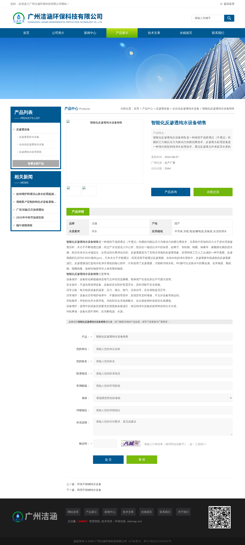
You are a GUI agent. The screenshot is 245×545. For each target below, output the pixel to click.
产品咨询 (171, 192)
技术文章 (154, 32)
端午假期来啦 (24, 225)
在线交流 (213, 192)
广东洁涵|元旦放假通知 (30, 209)
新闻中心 (90, 32)
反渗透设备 (162, 108)
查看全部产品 (36, 163)
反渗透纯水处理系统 (30, 151)
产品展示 (122, 32)
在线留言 (186, 32)
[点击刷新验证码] (130, 443)
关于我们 (183, 511)
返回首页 (229, 3)
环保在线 (120, 521)
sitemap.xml (134, 521)
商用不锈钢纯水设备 (89, 489)
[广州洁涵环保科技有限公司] (68, 18)
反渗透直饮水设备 (29, 137)
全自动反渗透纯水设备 (185, 108)
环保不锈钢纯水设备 (89, 484)
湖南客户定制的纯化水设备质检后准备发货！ (37, 201)
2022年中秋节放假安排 (30, 217)
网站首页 (73, 511)
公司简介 (58, 32)
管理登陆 (94, 521)
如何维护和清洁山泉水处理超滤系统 (37, 193)
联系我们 (218, 32)
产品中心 (147, 108)
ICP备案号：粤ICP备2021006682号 (149, 541)
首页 (26, 32)
